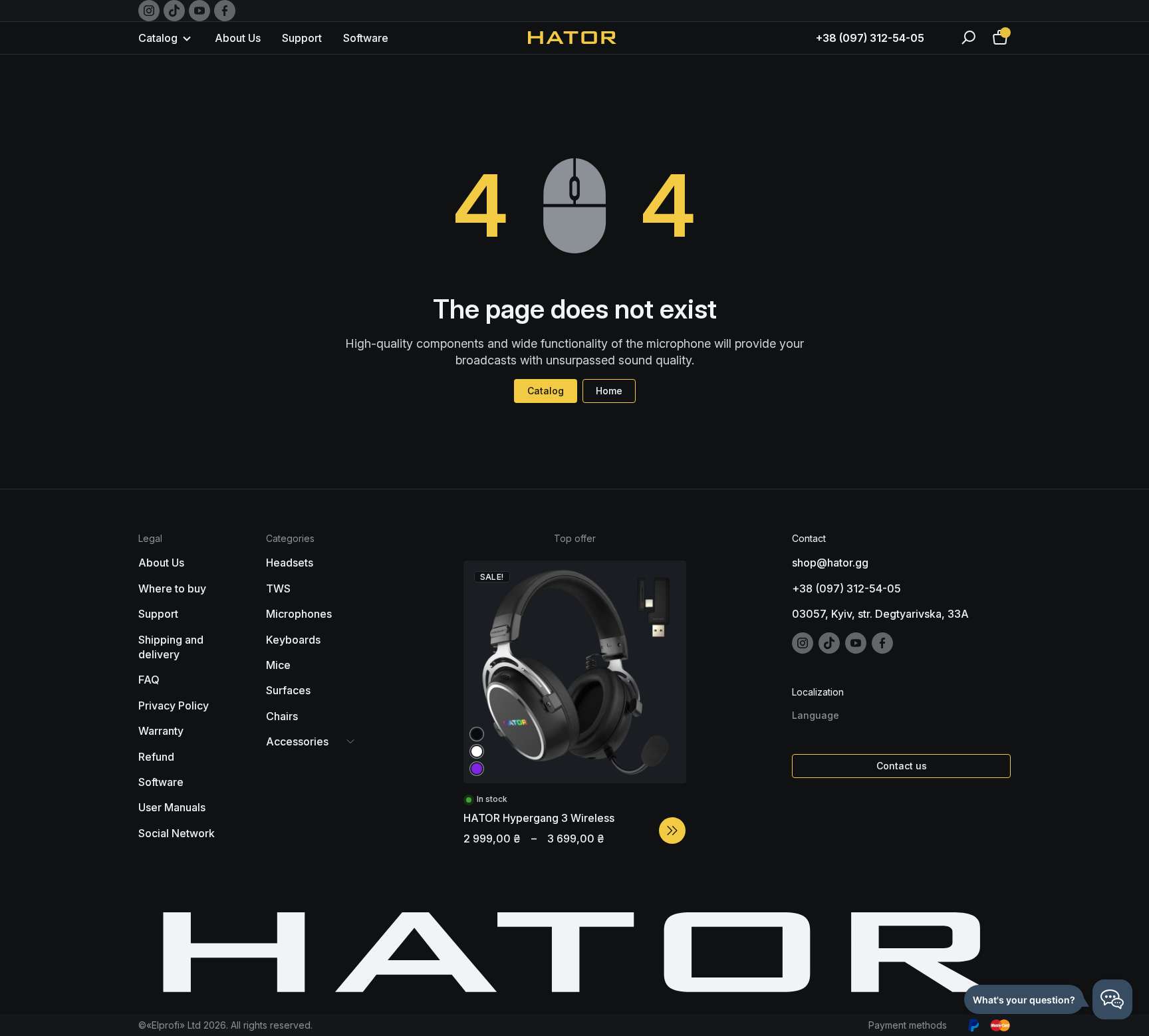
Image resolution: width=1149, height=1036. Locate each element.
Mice (278, 665)
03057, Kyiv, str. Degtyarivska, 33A (880, 613)
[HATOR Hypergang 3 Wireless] (672, 830)
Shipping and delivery (170, 647)
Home (609, 390)
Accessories (297, 741)
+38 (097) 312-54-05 (870, 38)
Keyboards (293, 639)
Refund (156, 756)
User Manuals (171, 807)
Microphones (299, 613)
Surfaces (288, 690)
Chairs (282, 716)
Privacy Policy (173, 705)
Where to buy (172, 588)
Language (815, 715)
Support (302, 38)
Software (365, 38)
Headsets (289, 562)
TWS (278, 588)
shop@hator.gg (830, 562)
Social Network (176, 833)
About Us (238, 38)
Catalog (545, 390)
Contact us (901, 765)
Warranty (161, 730)
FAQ (149, 679)
